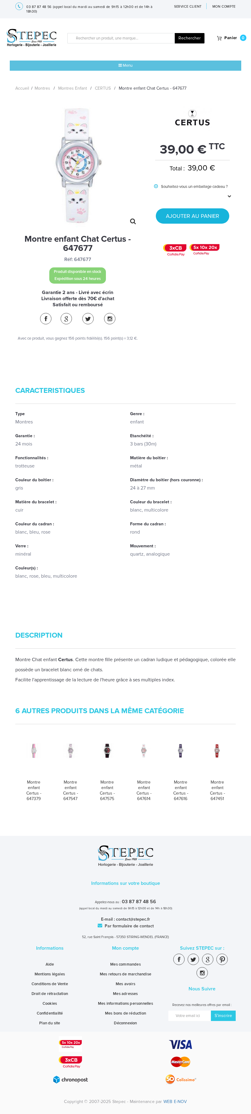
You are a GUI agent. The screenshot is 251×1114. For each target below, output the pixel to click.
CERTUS (103, 88)
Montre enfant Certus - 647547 (70, 790)
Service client (188, 7)
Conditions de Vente (50, 984)
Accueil (22, 88)
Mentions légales (50, 974)
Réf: (68, 259)
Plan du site (49, 1023)
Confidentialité (50, 1013)
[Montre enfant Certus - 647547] (70, 759)
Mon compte (125, 948)
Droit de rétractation (50, 993)
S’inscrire (223, 1015)
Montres (42, 88)
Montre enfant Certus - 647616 (180, 790)
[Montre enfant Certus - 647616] (180, 759)
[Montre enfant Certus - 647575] (107, 759)
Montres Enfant (72, 88)
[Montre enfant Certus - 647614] (144, 759)
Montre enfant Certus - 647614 (144, 790)
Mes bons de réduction (125, 1013)
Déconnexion (125, 1023)
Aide (50, 964)
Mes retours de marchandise (125, 974)
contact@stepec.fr (133, 919)
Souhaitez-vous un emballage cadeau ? (191, 191)
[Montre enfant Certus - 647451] (217, 759)
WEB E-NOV (175, 1101)
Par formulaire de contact (128, 926)
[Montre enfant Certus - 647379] (33, 759)
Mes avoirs (125, 984)
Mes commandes (125, 964)
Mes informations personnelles (125, 1003)
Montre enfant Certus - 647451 (217, 790)
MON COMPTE (224, 7)
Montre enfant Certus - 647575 (107, 790)
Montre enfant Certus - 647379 (33, 790)
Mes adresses (125, 993)
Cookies (50, 1003)
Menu (127, 65)
